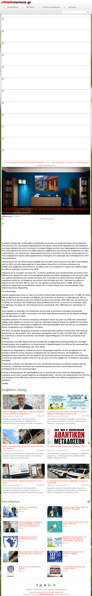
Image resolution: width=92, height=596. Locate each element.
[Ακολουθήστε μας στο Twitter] (45, 585)
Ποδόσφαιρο (13, 7)
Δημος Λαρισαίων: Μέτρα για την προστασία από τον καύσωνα (23, 447)
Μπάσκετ (30, 7)
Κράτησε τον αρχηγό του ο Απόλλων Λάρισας (73, 553)
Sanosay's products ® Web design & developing (46, 592)
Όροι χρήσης (49, 589)
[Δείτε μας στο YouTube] (41, 585)
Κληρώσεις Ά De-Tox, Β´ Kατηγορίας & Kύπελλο (28, 538)
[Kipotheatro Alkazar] (46, 219)
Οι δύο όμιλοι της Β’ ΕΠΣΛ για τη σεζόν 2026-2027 (75, 523)
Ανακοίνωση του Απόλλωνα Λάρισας (30, 567)
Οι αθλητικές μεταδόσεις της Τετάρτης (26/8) (66, 446)
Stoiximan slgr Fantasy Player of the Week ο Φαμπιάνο (75, 508)
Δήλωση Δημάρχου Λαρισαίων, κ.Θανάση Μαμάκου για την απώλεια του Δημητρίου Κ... (23, 412)
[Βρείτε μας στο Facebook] (37, 585)
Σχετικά (29, 589)
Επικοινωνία (38, 589)
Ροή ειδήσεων (11, 501)
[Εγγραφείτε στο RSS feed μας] (54, 585)
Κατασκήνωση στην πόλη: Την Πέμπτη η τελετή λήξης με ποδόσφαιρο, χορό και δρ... (66, 412)
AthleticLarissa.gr (46, 594)
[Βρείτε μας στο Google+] (50, 585)
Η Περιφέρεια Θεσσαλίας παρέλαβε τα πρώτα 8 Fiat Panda (67, 482)
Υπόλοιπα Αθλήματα (51, 7)
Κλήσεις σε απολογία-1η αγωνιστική (28, 508)
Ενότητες (72, 7)
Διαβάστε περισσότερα (46, 165)
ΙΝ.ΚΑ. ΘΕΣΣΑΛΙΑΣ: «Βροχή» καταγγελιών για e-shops (22, 482)
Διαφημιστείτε (60, 589)
